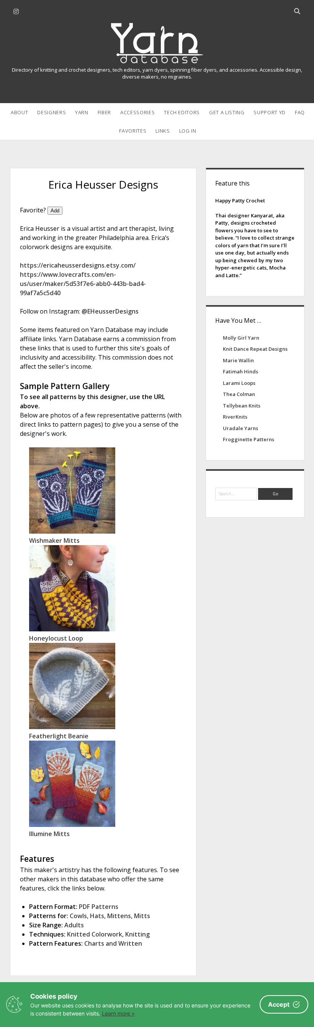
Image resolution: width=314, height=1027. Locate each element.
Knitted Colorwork (94, 934)
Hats (97, 916)
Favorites (132, 130)
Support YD (269, 112)
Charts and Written (113, 943)
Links (162, 130)
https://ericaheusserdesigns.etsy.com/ (78, 265)
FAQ (300, 112)
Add (55, 211)
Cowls (78, 916)
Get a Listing (226, 112)
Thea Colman (239, 394)
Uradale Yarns (240, 428)
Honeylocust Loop (56, 638)
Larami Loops (239, 383)
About (19, 112)
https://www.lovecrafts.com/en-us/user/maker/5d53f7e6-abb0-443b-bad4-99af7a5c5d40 (83, 283)
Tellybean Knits (241, 405)
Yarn (81, 112)
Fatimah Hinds (240, 371)
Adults (74, 925)
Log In (187, 130)
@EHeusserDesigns (110, 311)
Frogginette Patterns (248, 439)
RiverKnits (235, 416)
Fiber (104, 112)
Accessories (137, 112)
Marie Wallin (238, 360)
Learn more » (118, 1013)
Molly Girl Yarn (241, 337)
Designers (51, 112)
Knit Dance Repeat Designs (255, 348)
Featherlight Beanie (58, 736)
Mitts (142, 916)
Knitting (137, 934)
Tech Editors (182, 112)
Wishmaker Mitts (54, 540)
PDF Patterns (98, 906)
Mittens (119, 916)
